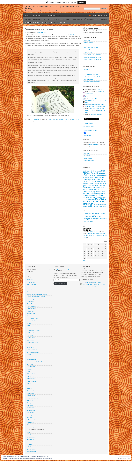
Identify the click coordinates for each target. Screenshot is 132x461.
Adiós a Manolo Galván (89, 45)
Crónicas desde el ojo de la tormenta (36, 296)
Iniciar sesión (87, 155)
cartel (102, 177)
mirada (54, 120)
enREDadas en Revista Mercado (92, 81)
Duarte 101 (30, 304)
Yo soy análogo (31, 427)
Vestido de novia (101, 106)
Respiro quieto (30, 393)
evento (104, 183)
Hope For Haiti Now (88, 79)
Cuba (91, 181)
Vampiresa (88, 104)
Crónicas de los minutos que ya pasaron (37, 294)
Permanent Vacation (32, 381)
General (62, 22)
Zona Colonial (103, 206)
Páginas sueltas (89, 19)
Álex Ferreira (30, 287)
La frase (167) (87, 50)
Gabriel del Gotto (31, 313)
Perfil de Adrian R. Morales (90, 130)
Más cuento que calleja (32, 342)
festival (89, 185)
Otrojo (28, 371)
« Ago (84, 260)
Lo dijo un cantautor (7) (98, 104)
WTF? (28, 424)
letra (99, 189)
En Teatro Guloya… (88, 52)
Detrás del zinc (30, 301)
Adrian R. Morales (98, 173)
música (94, 193)
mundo (84, 193)
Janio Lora (29, 323)
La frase (73, 19)
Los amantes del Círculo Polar (91, 74)
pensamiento (97, 195)
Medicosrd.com (30, 449)
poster (101, 197)
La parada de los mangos (33, 330)
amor (49, 119)
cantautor (98, 177)
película (89, 195)
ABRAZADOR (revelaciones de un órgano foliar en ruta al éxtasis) (52, 7)
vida (87, 206)
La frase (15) (99, 89)
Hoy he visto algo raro (32, 318)
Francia (103, 185)
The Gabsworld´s (31, 412)
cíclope (63, 119)
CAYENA (29, 434)
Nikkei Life (29, 369)
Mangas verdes (31, 337)
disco (105, 181)
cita (102, 179)
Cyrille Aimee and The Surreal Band (92, 54)
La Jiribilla (29, 444)
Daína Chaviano (31, 437)
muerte (99, 191)
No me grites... (87, 69)
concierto (85, 181)
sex (94, 204)
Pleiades (29, 383)
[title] (85, 134)
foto (95, 185)
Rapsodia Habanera (32, 390)
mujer (103, 191)
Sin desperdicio (53, 22)
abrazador (89, 170)
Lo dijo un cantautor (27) (89, 42)
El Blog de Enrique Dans (33, 306)
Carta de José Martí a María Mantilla (92, 76)
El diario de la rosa (31, 308)
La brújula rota (30, 328)
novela (63, 120)
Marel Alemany (30, 340)
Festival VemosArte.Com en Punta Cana (93, 59)
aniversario (101, 175)
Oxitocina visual (31, 374)
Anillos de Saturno (31, 284)
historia (89, 187)
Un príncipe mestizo (32, 415)
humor (102, 187)
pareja (85, 195)
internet (85, 189)
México (88, 193)
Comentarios (103, 15)
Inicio (26, 15)
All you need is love (32, 282)
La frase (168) (87, 40)
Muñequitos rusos (31, 359)
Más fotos (82, 288)
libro (40, 120)
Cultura (95, 181)
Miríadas (29, 354)
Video (97, 19)
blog (87, 177)
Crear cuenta (87, 153)
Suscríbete (58, 271)
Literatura (28, 19)
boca (59, 119)
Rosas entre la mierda (32, 398)
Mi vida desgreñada (32, 349)
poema (92, 197)
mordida (58, 120)
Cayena (85, 179)
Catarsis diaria (30, 291)
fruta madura (74, 119)
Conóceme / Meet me (37, 15)
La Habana (94, 189)
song (104, 204)
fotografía (98, 185)
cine (94, 179)
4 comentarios (42, 32)
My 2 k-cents (30, 364)
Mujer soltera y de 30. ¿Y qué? (34, 362)
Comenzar (81, 2)
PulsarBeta (29, 388)
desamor (101, 181)
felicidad (85, 185)
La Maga (36, 120)
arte (105, 175)
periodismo (86, 197)
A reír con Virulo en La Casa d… (98, 108)
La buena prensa (31, 442)
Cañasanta (29, 432)
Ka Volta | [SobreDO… (90, 110)
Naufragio (86, 72)
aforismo (86, 175)
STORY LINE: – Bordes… (91, 100)
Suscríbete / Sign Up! (60, 283)
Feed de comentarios (89, 160)
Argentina (54, 119)
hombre (93, 187)
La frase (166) (87, 62)
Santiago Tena (30, 400)
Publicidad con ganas (40, 22)
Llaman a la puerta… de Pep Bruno (92, 57)
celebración (90, 179)
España (91, 183)
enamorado (86, 183)
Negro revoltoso (31, 366)
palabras (102, 193)
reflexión (91, 199)
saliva (75, 120)
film (93, 185)
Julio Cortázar (73, 35)
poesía (96, 197)
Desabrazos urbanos (39, 19)
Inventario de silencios (32, 320)
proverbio (85, 199)
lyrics (96, 191)
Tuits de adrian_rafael (88, 126)
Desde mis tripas (31, 299)
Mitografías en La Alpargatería (91, 47)
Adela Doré (30, 279)
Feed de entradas (88, 158)
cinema (98, 179)
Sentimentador (30, 405)
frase (85, 187)
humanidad (98, 187)
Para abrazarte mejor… (53, 15)
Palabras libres (30, 376)
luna (50, 120)
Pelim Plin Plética (31, 378)
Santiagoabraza (31, 403)
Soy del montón (31, 410)
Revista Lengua (31, 395)
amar (91, 175)
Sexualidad (28, 22)
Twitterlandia (88, 123)
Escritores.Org (30, 439)
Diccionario (104, 19)
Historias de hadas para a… (97, 114)
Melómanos (30, 345)
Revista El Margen (31, 451)
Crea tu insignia (87, 135)
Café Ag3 (29, 289)
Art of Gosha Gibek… (90, 106)
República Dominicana (95, 200)
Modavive (29, 357)
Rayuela (71, 120)
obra (67, 120)
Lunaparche (30, 335)
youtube (97, 206)
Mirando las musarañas (33, 352)
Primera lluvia (30, 386)
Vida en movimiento (32, 419)
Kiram (28, 325)
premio (104, 197)
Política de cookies (47, 458)
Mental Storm (30, 347)
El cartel (66, 19)
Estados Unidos (98, 183)
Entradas (94, 15)
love (91, 191)
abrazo (97, 171)
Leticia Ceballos (31, 333)
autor (84, 177)
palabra (98, 193)
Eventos (79, 19)
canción (92, 177)
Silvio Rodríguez (31, 407)
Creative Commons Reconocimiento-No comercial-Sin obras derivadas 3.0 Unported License (95, 235)
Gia (28, 316)
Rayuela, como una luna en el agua (39, 29)
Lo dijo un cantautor (54, 19)
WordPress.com (87, 163)
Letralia (29, 446)
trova (84, 206)
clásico (68, 119)
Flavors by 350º (31, 311)
